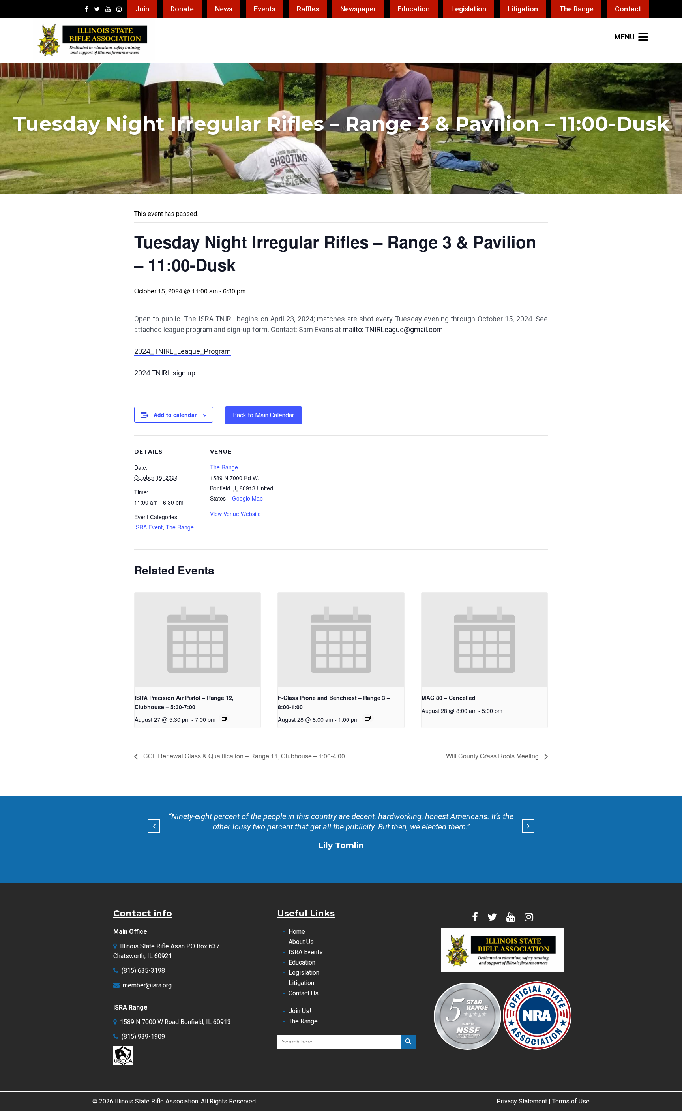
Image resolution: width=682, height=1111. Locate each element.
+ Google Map (245, 498)
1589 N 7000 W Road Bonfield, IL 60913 (175, 1022)
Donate (182, 9)
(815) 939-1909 (143, 1036)
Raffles (308, 9)
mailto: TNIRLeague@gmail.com (393, 329)
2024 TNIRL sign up (164, 373)
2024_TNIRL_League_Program (182, 351)
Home (297, 931)
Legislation (468, 9)
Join (142, 9)
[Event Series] (224, 718)
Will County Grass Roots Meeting (493, 755)
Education (413, 9)
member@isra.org (147, 985)
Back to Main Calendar (263, 415)
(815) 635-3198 (143, 970)
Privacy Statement (522, 1101)
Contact (628, 9)
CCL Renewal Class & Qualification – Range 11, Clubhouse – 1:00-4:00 (243, 755)
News (223, 9)
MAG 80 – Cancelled (449, 698)
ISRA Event (148, 527)
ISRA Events (306, 952)
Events (264, 9)
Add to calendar (175, 415)
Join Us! (300, 1011)
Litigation (523, 9)
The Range (576, 9)
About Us (301, 942)
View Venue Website (235, 514)
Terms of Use (571, 1101)
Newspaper (358, 9)
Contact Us (304, 993)
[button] (154, 826)
